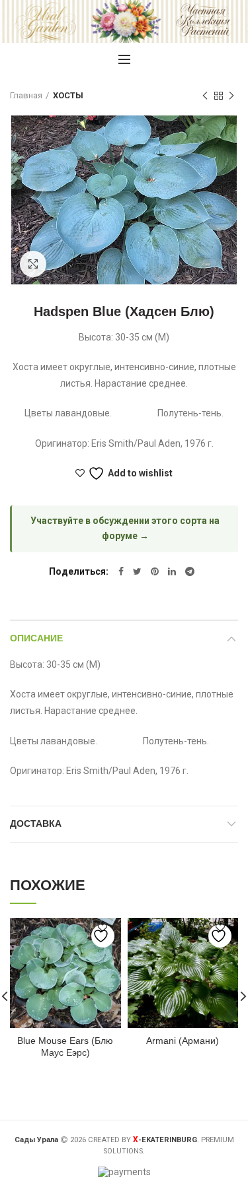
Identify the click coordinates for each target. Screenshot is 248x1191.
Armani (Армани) (182, 1040)
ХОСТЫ (68, 95)
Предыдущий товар (205, 95)
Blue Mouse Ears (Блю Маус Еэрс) (65, 1046)
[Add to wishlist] (102, 936)
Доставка (36, 823)
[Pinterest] (154, 571)
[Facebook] (121, 571)
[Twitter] (137, 571)
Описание (36, 638)
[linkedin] (172, 571)
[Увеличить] (33, 264)
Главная (26, 95)
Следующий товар (231, 95)
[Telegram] (190, 571)
